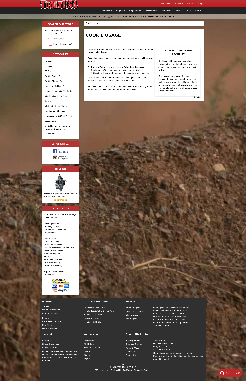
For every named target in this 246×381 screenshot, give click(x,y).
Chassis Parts (151, 11)
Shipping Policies (51, 224)
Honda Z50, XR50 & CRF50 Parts (99, 311)
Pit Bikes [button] (106, 11)
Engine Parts (135, 11)
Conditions (130, 351)
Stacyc (48, 101)
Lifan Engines (132, 315)
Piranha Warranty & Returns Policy (59, 248)
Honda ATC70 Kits (92, 318)
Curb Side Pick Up (52, 262)
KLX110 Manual (49, 348)
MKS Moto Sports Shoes (56, 106)
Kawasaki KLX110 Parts (94, 307)
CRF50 (177, 11)
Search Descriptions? (62, 44)
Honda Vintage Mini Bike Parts (58, 91)
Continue (198, 97)
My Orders (89, 344)
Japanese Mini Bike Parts (56, 86)
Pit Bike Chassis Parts (54, 81)
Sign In (87, 359)
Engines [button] (120, 11)
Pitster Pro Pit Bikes (51, 310)
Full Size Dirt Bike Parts (55, 111)
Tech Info (47, 334)
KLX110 (188, 11)
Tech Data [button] (164, 4)
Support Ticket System (54, 272)
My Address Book (92, 348)
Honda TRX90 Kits (92, 322)
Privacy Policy (50, 239)
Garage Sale (50, 121)
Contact (190, 4)
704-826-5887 (141, 16)
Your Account (92, 334)
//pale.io (147, 370)
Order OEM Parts (52, 242)
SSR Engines (131, 318)
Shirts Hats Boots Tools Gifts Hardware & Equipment (57, 127)
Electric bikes (50, 134)
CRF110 (198, 11)
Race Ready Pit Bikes (52, 321)
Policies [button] (178, 4)
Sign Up (87, 355)
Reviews (60, 169)
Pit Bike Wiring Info (50, 340)
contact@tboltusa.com (112, 16)
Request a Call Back (162, 16)
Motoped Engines (52, 253)
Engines (48, 66)
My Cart (87, 351)
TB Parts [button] (165, 11)
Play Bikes (47, 325)
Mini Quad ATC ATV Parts (56, 96)
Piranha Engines (133, 307)
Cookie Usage (92, 23)
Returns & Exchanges (135, 344)
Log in (201, 4)
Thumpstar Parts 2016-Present (58, 116)
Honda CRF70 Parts (93, 314)
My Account (89, 340)
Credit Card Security (53, 265)
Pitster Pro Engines (134, 311)
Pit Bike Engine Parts (54, 76)
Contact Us (49, 274)
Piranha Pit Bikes (50, 313)
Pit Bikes (48, 61)
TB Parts (48, 71)
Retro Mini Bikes (49, 329)
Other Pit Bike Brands (53, 251)
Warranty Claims (51, 227)
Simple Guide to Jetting (52, 344)
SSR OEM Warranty (53, 245)
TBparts (47, 256)
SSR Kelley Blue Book (53, 259)
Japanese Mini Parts (96, 301)
